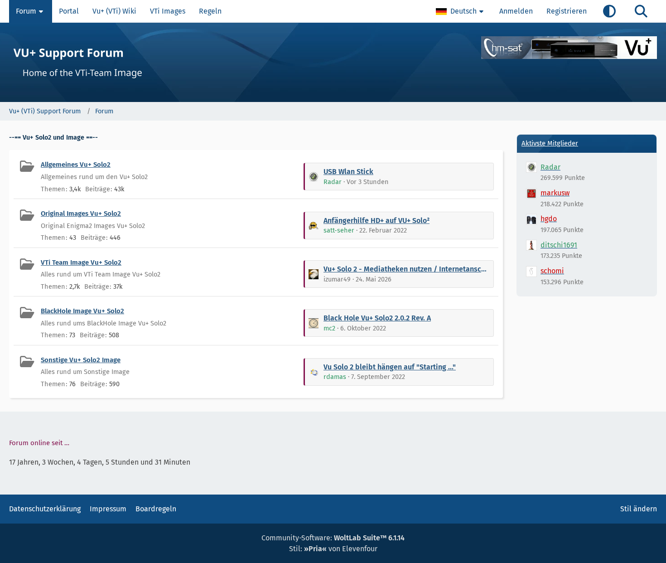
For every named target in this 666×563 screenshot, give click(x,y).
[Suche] (641, 11)
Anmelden (516, 11)
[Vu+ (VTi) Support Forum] (333, 62)
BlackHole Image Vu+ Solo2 (82, 311)
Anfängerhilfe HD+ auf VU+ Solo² (376, 220)
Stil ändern (638, 509)
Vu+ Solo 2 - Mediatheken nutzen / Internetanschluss (406, 269)
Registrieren (566, 11)
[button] (460, 11)
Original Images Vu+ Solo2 (81, 213)
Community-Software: (333, 538)
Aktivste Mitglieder (549, 143)
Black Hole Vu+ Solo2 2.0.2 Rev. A (377, 318)
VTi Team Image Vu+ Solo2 (81, 262)
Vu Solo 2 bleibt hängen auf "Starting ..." (389, 367)
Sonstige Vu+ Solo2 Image (81, 360)
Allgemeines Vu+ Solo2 (76, 164)
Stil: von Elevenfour (333, 548)
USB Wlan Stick (348, 171)
